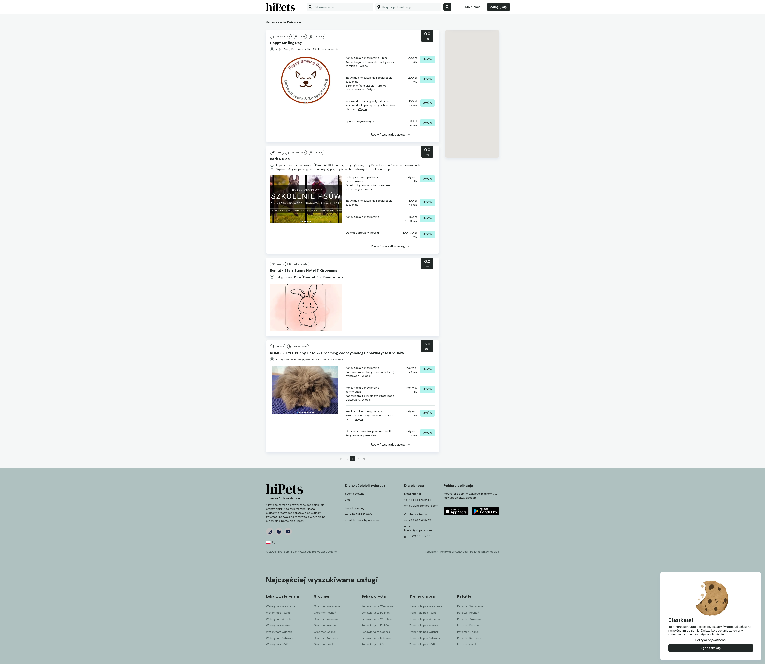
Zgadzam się (711, 648)
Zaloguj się (498, 7)
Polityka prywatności (710, 640)
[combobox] (337, 7)
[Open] (369, 7)
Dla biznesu (473, 7)
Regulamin (431, 551)
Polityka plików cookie (484, 551)
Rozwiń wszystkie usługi (388, 134)
